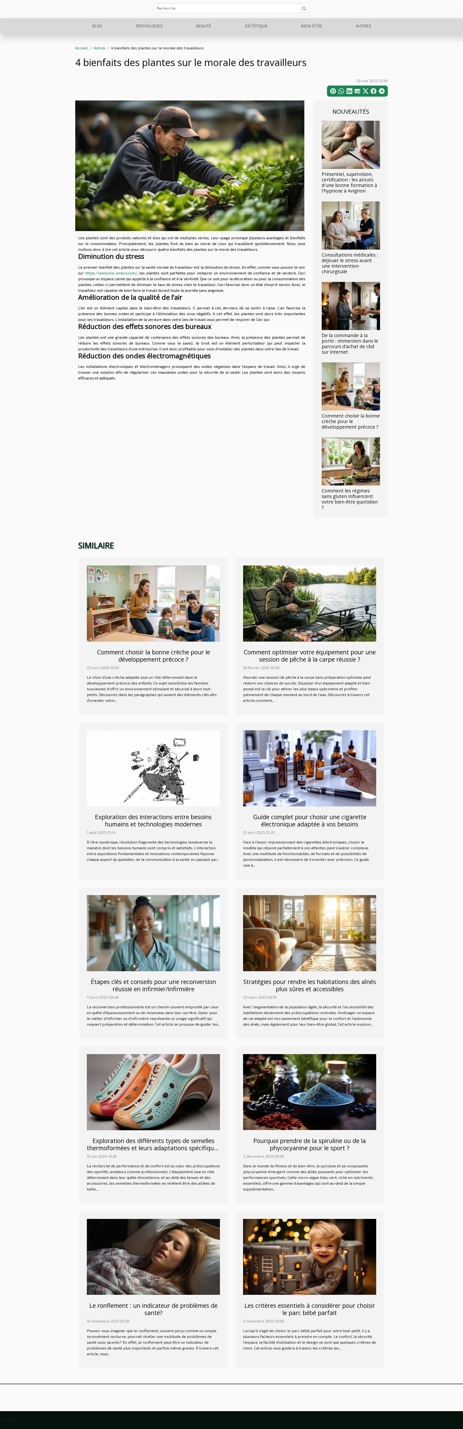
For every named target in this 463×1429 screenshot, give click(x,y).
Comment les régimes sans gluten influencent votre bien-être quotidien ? (350, 499)
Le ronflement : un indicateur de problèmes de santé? (153, 1309)
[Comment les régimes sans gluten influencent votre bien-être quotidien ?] (351, 461)
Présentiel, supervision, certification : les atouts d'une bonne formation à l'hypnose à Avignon (349, 182)
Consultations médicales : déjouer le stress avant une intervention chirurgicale (350, 263)
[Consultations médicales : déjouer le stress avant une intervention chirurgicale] (351, 224)
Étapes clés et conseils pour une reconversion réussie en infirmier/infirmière (153, 985)
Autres (363, 25)
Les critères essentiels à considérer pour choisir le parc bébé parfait (310, 1309)
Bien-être (311, 25)
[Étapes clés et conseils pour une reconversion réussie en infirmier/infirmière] (153, 932)
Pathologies (149, 25)
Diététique (256, 25)
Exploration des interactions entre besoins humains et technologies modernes (153, 820)
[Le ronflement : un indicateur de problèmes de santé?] (153, 1256)
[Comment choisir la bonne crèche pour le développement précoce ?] (351, 386)
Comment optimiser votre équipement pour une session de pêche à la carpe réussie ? (310, 655)
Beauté (203, 25)
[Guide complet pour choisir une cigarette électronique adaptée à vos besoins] (309, 767)
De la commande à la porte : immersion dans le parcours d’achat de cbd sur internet (350, 343)
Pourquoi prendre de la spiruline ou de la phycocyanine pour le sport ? (309, 1144)
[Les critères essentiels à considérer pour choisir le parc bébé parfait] (309, 1256)
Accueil (81, 48)
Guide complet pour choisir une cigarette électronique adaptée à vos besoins (309, 820)
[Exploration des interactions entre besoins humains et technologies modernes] (153, 767)
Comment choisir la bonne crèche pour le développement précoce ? (351, 421)
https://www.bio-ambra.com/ (111, 273)
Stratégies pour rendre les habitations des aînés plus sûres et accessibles (309, 985)
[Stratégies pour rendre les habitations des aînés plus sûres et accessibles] (309, 932)
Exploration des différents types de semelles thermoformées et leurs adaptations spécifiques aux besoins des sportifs (153, 1148)
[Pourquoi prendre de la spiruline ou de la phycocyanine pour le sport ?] (309, 1091)
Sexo (97, 25)
